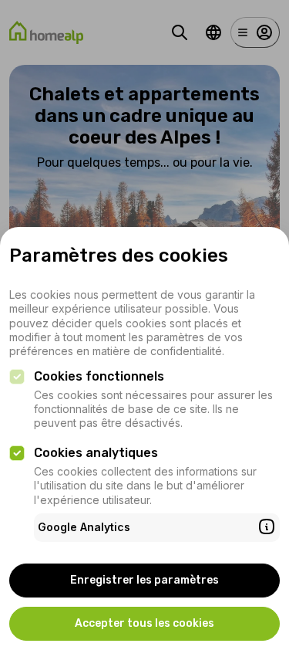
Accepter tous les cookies (144, 623)
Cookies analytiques (96, 452)
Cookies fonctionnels (99, 376)
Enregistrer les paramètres (144, 580)
